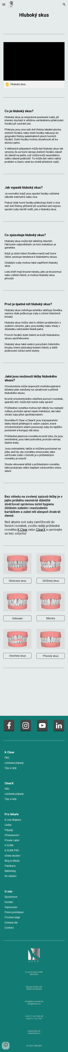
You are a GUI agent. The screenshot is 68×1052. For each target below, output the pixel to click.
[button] (4, 4)
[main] (34, 14)
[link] (34, 65)
